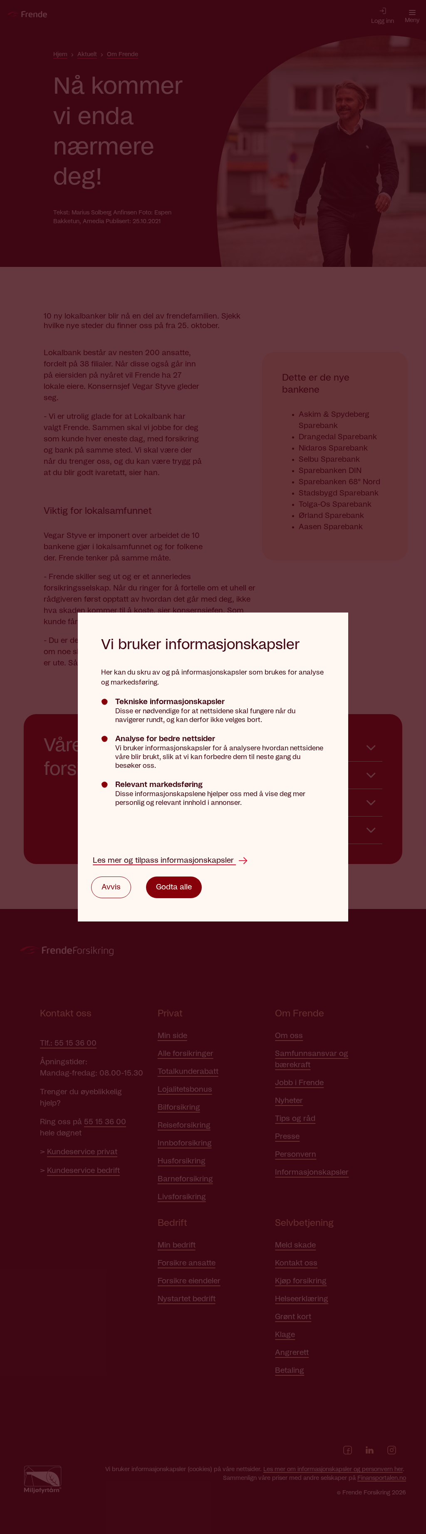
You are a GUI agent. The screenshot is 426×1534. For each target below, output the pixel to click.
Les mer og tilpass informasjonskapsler (164, 860)
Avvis (111, 887)
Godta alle (174, 887)
